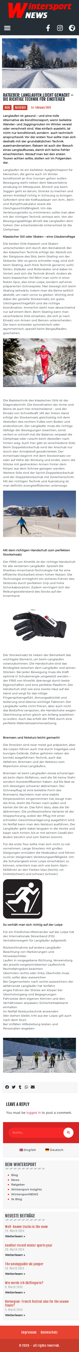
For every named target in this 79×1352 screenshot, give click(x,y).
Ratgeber (20, 107)
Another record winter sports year (28, 1245)
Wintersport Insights (26, 1189)
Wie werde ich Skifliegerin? (24, 1283)
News (15, 1180)
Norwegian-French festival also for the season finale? (37, 1303)
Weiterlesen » (15, 1236)
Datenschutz (49, 1332)
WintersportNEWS (24, 1194)
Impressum (29, 1332)
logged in (33, 1113)
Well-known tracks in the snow (26, 1227)
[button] (7, 28)
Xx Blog (16, 1199)
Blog (7, 107)
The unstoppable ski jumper (24, 1264)
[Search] (68, 1133)
